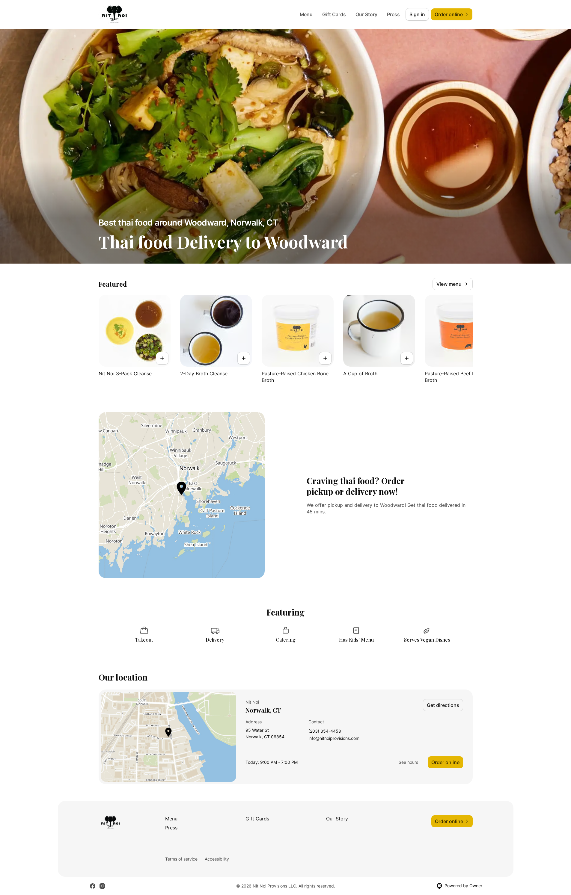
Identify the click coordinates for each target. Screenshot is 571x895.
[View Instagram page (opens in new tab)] (102, 886)
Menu (306, 14)
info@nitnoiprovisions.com (333, 738)
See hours (408, 762)
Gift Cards (334, 14)
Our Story (366, 14)
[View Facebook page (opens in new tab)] (92, 886)
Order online (445, 762)
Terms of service (181, 858)
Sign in (417, 14)
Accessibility (217, 858)
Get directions (443, 705)
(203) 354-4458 (324, 731)
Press (393, 14)
